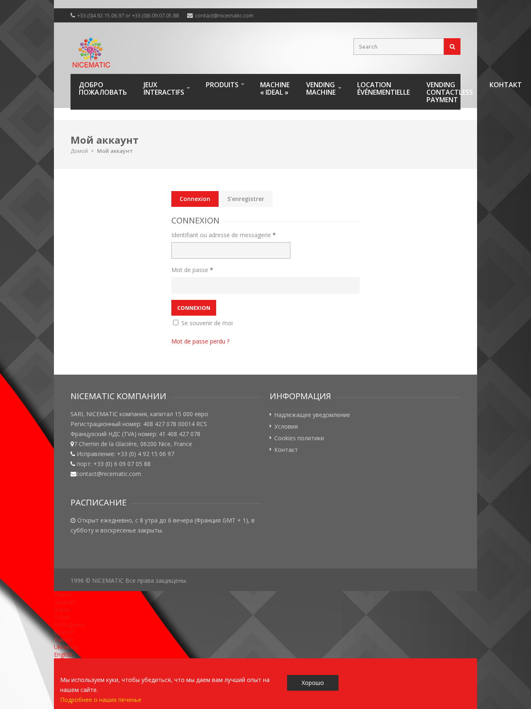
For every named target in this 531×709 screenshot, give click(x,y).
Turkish (63, 639)
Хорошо (313, 683)
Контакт (506, 84)
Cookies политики (299, 438)
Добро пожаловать (103, 88)
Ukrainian (66, 647)
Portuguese (69, 624)
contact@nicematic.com (224, 15)
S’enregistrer (245, 199)
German (65, 602)
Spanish (64, 632)
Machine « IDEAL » (275, 88)
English (63, 654)
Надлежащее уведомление (312, 415)
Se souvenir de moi (206, 323)
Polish (62, 617)
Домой (79, 151)
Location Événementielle (383, 88)
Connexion (195, 199)
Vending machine (321, 88)
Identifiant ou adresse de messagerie (223, 235)
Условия (286, 426)
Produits (222, 84)
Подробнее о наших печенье (100, 700)
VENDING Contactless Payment (449, 92)
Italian (62, 609)
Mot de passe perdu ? (200, 341)
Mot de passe (192, 270)
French (63, 595)
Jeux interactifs (164, 88)
